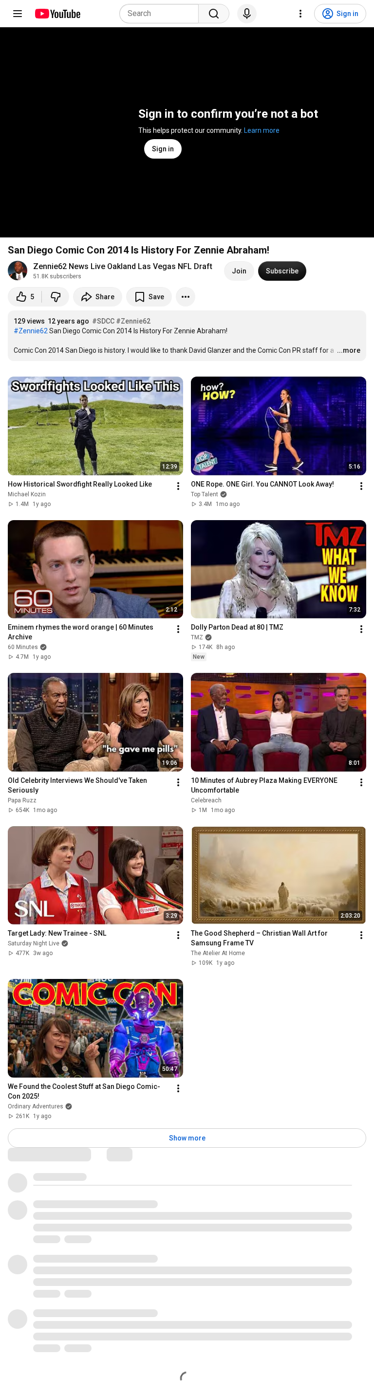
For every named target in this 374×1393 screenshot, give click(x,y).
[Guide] (17, 13)
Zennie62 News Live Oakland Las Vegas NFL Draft (122, 266)
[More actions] (185, 297)
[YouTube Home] (57, 13)
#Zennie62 (133, 321)
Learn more (262, 130)
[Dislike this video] (55, 297)
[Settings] (300, 13)
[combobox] (162, 13)
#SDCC (103, 321)
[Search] (213, 13)
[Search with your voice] (247, 13)
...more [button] (348, 350)
